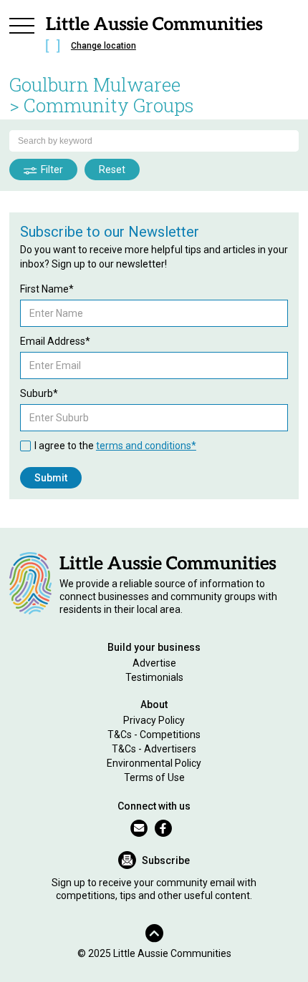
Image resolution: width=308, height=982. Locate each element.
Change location (103, 46)
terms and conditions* (146, 445)
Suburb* (39, 393)
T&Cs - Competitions (154, 734)
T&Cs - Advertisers (154, 749)
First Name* (47, 289)
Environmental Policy (154, 763)
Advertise (154, 663)
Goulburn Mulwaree (95, 84)
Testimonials (154, 677)
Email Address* (55, 341)
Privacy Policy (154, 720)
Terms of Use (154, 777)
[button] (22, 37)
